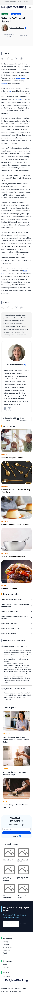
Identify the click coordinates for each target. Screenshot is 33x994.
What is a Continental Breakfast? (7, 878)
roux (9, 91)
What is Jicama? (8, 860)
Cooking (6, 734)
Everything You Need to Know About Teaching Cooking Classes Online (16, 739)
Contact (6, 967)
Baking (5, 769)
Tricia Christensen (17, 28)
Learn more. (27, 2)
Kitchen (4, 487)
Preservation (7, 947)
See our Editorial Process (10, 419)
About (5, 965)
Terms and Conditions (15, 991)
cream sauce (20, 78)
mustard (18, 99)
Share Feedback (23, 419)
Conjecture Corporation (20, 988)
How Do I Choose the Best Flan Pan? (15, 524)
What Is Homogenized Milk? (12, 457)
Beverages (5, 455)
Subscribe (16, 832)
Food (3, 586)
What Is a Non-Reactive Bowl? (13, 556)
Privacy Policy (5, 991)
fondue (4, 84)
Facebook (6, 976)
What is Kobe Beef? (9, 589)
